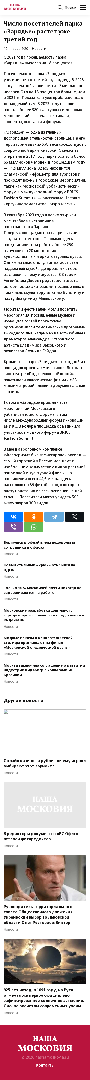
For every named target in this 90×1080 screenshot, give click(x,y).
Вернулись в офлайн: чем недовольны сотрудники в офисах (39, 545)
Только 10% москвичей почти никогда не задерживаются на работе (42, 590)
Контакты (45, 1065)
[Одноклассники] (33, 517)
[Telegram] (54, 517)
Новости (39, 48)
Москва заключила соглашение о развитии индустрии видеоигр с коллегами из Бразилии (44, 670)
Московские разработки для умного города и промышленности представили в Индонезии (44, 615)
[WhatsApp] (33, 527)
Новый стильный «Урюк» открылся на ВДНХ (39, 567)
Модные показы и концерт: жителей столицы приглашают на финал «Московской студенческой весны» (38, 642)
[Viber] (13, 527)
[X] (74, 517)
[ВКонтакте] (13, 517)
